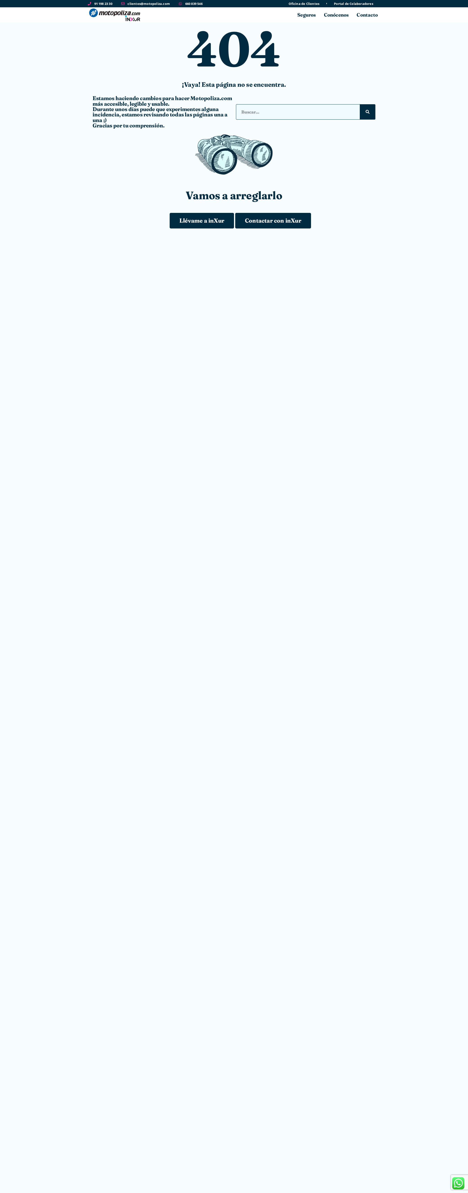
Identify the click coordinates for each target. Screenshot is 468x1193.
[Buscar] (367, 111)
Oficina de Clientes (304, 3)
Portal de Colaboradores (353, 3)
